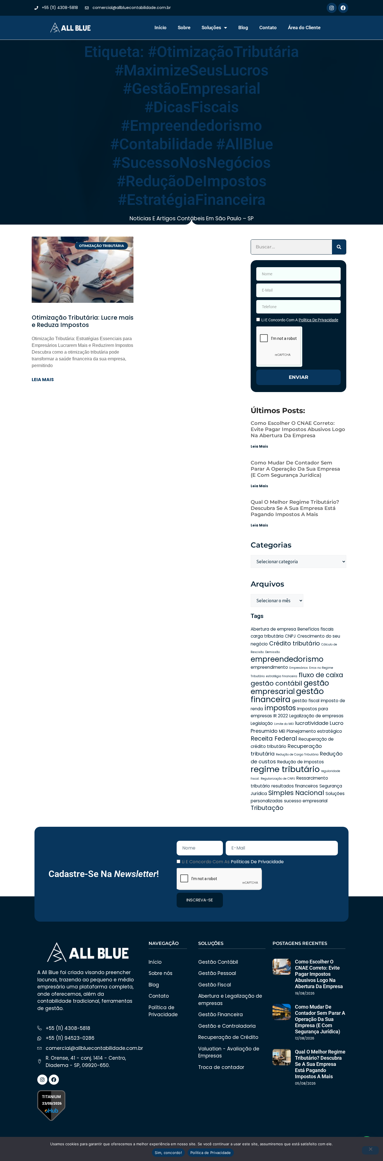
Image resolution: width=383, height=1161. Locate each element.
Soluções (211, 27)
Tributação (267, 808)
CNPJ (290, 636)
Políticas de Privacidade (257, 861)
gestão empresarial (290, 687)
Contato (268, 27)
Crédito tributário (294, 643)
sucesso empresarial (305, 801)
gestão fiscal (305, 701)
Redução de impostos (300, 762)
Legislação (262, 723)
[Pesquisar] (339, 247)
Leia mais (43, 379)
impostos (280, 708)
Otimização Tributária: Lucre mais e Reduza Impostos (82, 321)
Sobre (184, 27)
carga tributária (267, 636)
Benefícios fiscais (315, 629)
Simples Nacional (296, 792)
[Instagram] (332, 8)
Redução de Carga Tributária (297, 754)
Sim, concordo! (168, 1152)
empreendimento (269, 667)
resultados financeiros (294, 786)
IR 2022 (280, 716)
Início (160, 27)
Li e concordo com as (233, 861)
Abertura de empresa (273, 629)
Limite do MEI (284, 724)
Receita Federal (274, 738)
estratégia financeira (281, 676)
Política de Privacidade (210, 1152)
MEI (282, 731)
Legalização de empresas (316, 716)
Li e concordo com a (299, 320)
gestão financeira (287, 695)
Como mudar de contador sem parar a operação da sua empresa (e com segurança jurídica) (295, 469)
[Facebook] (343, 8)
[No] (370, 1150)
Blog (243, 27)
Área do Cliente (304, 27)
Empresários (298, 668)
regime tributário (285, 769)
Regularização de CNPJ (278, 779)
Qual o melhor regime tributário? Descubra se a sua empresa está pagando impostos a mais (295, 508)
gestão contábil (276, 683)
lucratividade (311, 723)
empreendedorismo (287, 659)
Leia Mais (259, 446)
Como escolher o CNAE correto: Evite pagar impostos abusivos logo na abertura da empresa (298, 429)
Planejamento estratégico (314, 731)
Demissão (272, 652)
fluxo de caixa (321, 674)
